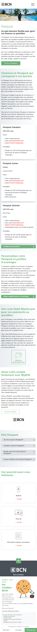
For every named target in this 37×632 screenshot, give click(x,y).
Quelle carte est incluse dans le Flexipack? (15, 452)
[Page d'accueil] (6, 4)
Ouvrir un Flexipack (10, 63)
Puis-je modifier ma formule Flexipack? (18, 459)
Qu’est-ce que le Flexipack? (13, 440)
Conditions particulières (11, 246)
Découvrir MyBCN (10, 412)
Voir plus (19, 499)
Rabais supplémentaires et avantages (16, 296)
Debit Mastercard (18, 141)
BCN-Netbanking (17, 143)
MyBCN (7, 143)
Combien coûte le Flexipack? (14, 446)
